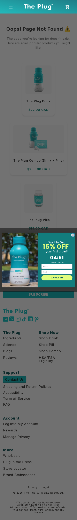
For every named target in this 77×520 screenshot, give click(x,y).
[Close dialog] (72, 235)
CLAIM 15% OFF (57, 278)
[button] (10, 6)
